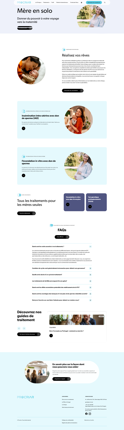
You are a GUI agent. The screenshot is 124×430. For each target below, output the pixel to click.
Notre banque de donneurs (68, 407)
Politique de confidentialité (67, 420)
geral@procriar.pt (89, 402)
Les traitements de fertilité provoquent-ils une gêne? (49, 281)
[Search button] (104, 2)
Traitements (46, 2)
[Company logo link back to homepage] (24, 2)
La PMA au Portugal (66, 402)
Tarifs (52, 2)
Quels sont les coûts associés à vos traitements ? (48, 246)
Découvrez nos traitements (68, 399)
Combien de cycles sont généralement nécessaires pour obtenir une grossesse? (58, 268)
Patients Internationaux (62, 2)
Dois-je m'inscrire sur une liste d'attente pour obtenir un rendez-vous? (55, 300)
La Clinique (38, 2)
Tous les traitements (25, 213)
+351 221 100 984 (89, 404)
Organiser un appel (60, 379)
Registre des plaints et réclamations (69, 422)
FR (81, 2)
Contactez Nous (74, 2)
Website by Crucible (89, 420)
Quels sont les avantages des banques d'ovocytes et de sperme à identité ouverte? (59, 294)
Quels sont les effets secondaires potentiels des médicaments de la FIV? (56, 287)
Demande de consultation (94, 2)
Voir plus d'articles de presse (27, 334)
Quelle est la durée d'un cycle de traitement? (47, 275)
